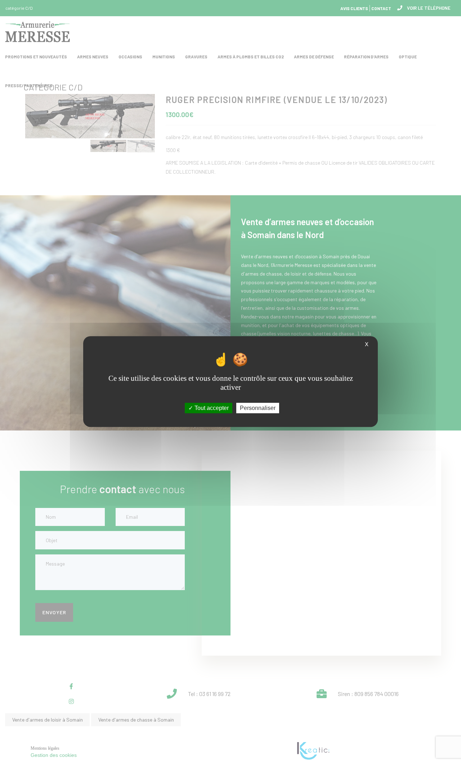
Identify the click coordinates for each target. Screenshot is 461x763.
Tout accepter (211, 408)
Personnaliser (258, 408)
